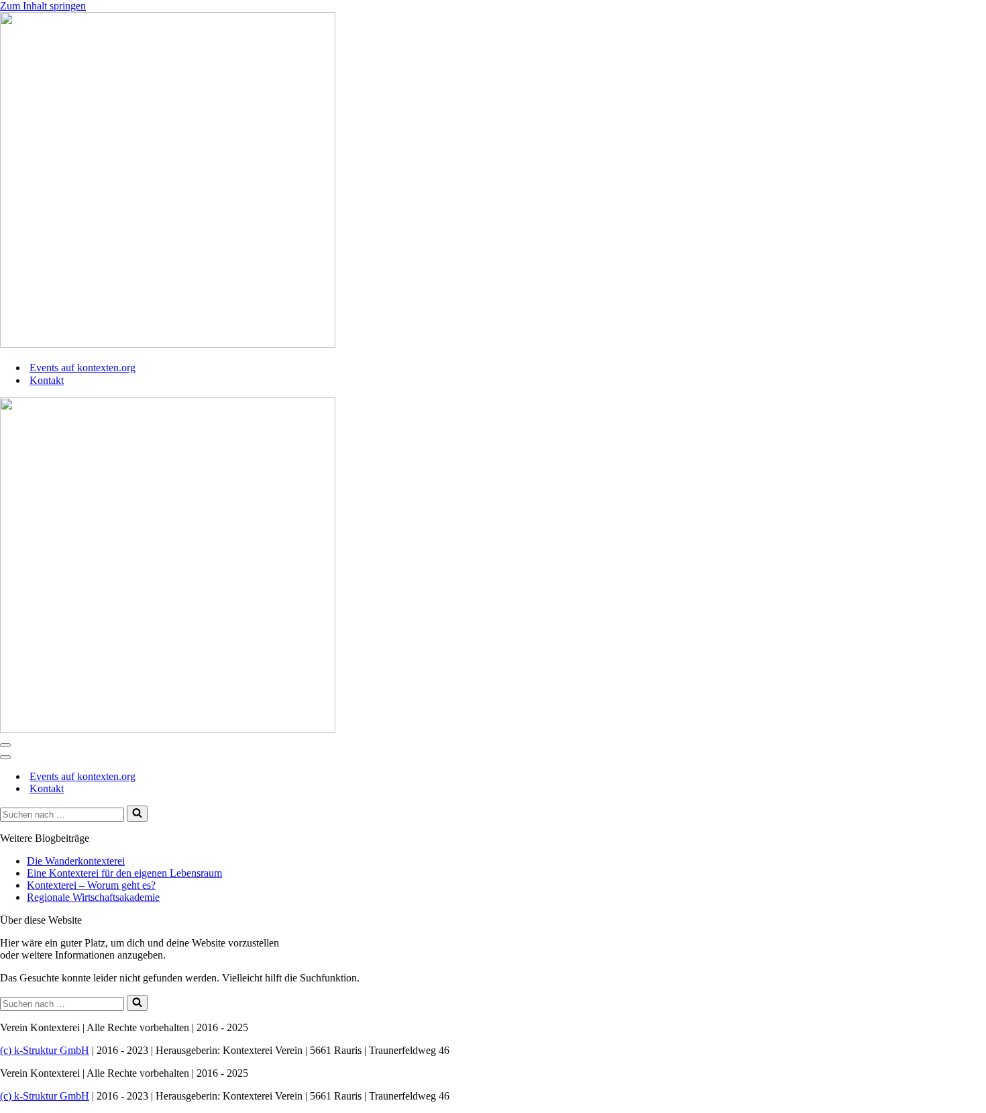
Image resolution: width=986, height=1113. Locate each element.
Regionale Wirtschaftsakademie (93, 897)
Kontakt (47, 380)
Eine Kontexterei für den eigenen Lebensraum (124, 873)
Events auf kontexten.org (82, 367)
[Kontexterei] (167, 344)
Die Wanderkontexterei (76, 861)
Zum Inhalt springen (43, 5)
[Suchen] (137, 814)
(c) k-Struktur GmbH (44, 1050)
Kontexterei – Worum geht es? (91, 885)
